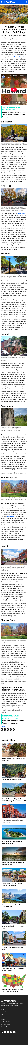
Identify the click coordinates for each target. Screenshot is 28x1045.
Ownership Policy (5, 1026)
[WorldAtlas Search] (26, 2)
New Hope (21, 213)
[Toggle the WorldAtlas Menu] (1, 2)
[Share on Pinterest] (11, 729)
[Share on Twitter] (8, 729)
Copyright (3, 1016)
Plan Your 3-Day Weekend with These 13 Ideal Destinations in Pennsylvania (13, 114)
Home (2, 1009)
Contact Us (3, 1012)
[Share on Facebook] (5, 729)
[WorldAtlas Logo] (10, 2)
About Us (3, 1019)
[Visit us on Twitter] (8, 1032)
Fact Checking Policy (6, 1021)
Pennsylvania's (19, 57)
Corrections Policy (5, 1024)
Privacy (2, 1014)
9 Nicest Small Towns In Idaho (12, 779)
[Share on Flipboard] (2, 729)
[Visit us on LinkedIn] (14, 1032)
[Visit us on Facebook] (5, 1032)
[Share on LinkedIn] (14, 729)
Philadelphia (11, 516)
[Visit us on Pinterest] (11, 1032)
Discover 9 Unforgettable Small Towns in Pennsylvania (13, 722)
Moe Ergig (3, 735)
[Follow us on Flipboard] (2, 1032)
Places (15, 735)
